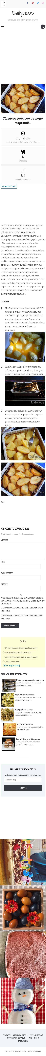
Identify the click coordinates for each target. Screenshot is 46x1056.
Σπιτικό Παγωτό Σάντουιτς (28, 739)
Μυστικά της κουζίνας (16, 1038)
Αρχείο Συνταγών (20, 1035)
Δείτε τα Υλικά (9, 186)
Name (3, 562)
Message (4, 540)
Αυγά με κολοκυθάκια (24, 695)
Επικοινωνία (23, 1041)
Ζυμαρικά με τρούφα (24, 709)
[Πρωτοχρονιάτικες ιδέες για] (23, 1001)
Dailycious (23, 12)
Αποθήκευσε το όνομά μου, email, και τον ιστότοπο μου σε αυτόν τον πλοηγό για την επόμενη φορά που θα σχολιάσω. (23, 601)
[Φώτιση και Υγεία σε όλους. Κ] (23, 908)
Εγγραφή (23, 788)
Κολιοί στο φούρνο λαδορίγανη (30, 680)
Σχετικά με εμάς (36, 1035)
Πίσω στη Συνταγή (11, 665)
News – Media (33, 1038)
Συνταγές (6, 1035)
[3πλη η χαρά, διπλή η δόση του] (23, 862)
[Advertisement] (23, 58)
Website (4, 584)
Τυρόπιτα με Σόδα (25, 724)
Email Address (7, 573)
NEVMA (38, 1051)
